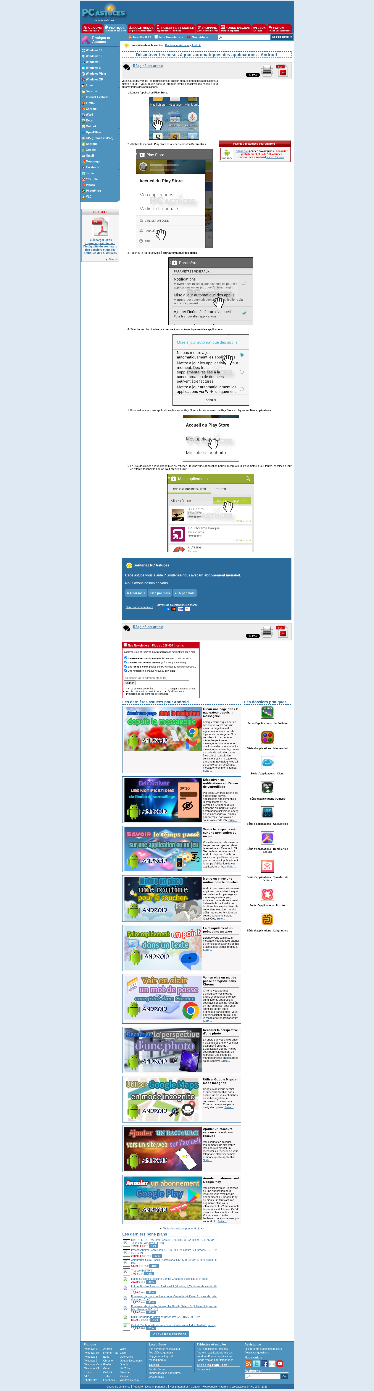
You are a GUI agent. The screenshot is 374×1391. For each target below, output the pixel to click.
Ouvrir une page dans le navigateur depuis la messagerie (221, 712)
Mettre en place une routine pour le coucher (220, 880)
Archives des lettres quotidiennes (143, 691)
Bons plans (203, 1369)
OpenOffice (126, 1356)
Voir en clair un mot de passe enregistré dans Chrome (219, 981)
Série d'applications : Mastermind (267, 748)
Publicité (138, 1386)
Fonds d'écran (157, 1369)
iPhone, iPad (110, 1352)
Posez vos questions (257, 1352)
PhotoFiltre (90, 1380)
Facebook (109, 1380)
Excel (123, 1352)
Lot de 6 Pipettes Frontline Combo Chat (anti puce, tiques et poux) (169, 1278)
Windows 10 (91, 1352)
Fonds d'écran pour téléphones (215, 1360)
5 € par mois (136, 593)
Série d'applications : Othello (267, 798)
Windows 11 (91, 1348)
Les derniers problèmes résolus (263, 1348)
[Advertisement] (208, 12)
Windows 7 (90, 1360)
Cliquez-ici (113, 259)
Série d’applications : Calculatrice (267, 823)
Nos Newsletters (171, 37)
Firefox (107, 1364)
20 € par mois (185, 593)
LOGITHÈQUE (141, 29)
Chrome (108, 1360)
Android (108, 1348)
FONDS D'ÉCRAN (235, 29)
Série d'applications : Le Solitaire (267, 723)
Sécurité (125, 1372)
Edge (106, 1356)
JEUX (259, 29)
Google (124, 1364)
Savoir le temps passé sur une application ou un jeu (220, 832)
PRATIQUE (115, 29)
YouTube (125, 1368)
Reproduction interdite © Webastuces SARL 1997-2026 (235, 1386)
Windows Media (129, 1380)
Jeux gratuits (156, 1376)
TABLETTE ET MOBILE (175, 29)
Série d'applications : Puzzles (267, 905)
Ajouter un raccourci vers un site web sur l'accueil (218, 1132)
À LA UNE (92, 29)
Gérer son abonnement (139, 607)
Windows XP (91, 1368)
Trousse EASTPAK (142, 1270)
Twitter (107, 1376)
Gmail (106, 1368)
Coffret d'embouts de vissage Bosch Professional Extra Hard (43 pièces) (173, 1325)
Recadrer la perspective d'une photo (220, 1031)
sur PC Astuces (275, 157)
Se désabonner (176, 691)
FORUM (280, 29)
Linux (87, 1372)
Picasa (124, 1376)
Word (123, 1348)
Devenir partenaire (156, 1386)
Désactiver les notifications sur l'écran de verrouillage (220, 783)
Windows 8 (90, 1356)
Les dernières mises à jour (164, 1348)
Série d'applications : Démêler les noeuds (267, 851)
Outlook (107, 1372)
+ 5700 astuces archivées (139, 688)
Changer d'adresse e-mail (181, 688)
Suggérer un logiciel (161, 1356)
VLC (87, 1376)
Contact (195, 1386)
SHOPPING (207, 29)
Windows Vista (93, 1364)
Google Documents (131, 1360)
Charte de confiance (118, 1386)
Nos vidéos (200, 37)
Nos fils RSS (142, 37)
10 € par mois (160, 593)
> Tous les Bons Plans (169, 1333)
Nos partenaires (179, 1386)
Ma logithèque (157, 1360)
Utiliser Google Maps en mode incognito (221, 1081)
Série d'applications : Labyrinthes (267, 930)
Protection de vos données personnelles (147, 693)
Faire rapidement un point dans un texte (218, 929)
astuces (223, 1348)
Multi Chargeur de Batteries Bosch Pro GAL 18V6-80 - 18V (165, 1317)
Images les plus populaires (165, 1373)
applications (210, 1348)
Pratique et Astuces (101, 40)
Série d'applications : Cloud (267, 773)
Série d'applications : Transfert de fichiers (267, 879)
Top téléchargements (161, 1352)
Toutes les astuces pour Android (181, 1228)
